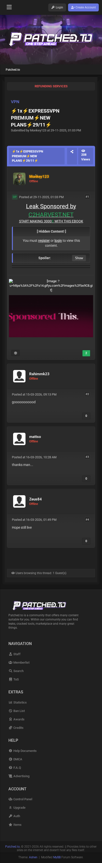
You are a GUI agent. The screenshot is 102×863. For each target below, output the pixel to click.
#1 (87, 196)
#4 (87, 519)
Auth (16, 816)
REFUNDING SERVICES (51, 86)
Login (59, 7)
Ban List (19, 711)
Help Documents (24, 751)
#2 (87, 394)
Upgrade (19, 807)
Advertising (21, 776)
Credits (18, 728)
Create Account (85, 7)
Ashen (33, 857)
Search (18, 671)
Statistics (19, 702)
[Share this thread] (72, 156)
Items (17, 825)
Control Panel (22, 799)
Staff (16, 654)
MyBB (57, 857)
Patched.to (13, 69)
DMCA (17, 759)
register (44, 241)
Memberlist (21, 662)
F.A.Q (17, 768)
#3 (87, 457)
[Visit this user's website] (15, 353)
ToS (16, 679)
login (58, 241)
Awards (18, 719)
